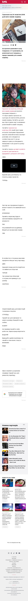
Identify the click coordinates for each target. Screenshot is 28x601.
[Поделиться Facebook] (13, 45)
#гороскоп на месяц (8, 386)
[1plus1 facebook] (16, 553)
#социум (5, 500)
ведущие (14, 564)
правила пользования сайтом (14, 570)
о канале (14, 556)
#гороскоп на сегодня (8, 380)
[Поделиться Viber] (15, 45)
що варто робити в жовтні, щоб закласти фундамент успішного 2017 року (13, 151)
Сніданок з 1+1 (6, 485)
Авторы (14, 566)
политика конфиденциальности (14, 569)
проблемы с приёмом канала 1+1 (14, 559)
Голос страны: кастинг (6, 5)
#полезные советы (7, 383)
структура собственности (14, 567)
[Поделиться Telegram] (10, 45)
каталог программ (14, 561)
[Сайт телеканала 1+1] (4, 2)
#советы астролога (20, 383)
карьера (14, 563)
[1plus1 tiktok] (13, 553)
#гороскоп (19, 380)
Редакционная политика (14, 572)
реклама (14, 558)
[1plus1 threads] (11, 553)
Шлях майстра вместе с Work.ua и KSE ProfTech (11, 7)
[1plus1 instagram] (8, 553)
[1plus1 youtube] (19, 553)
